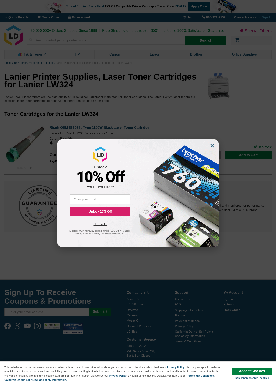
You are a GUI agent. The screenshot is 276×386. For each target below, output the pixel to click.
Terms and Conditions (200, 375)
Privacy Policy (176, 367)
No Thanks (100, 224)
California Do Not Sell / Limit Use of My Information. (35, 379)
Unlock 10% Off (100, 211)
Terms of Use (118, 233)
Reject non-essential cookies (252, 378)
